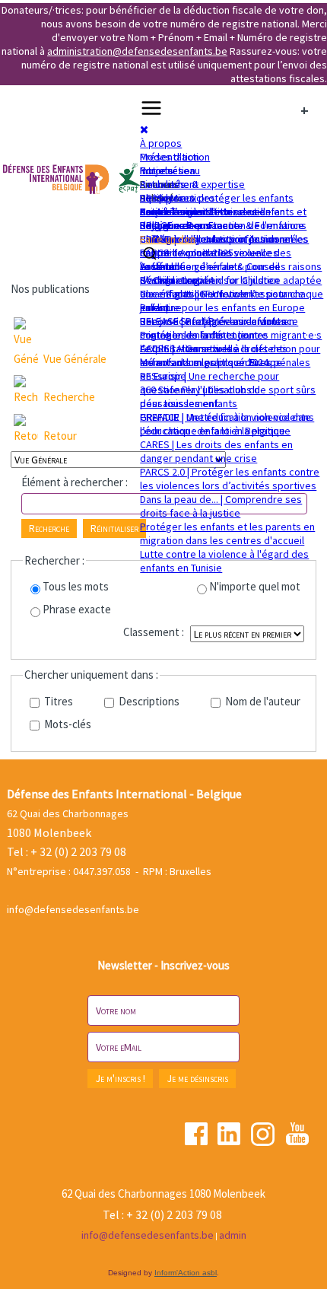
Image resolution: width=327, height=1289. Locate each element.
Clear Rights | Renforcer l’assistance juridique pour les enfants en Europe (222, 300)
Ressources (167, 198)
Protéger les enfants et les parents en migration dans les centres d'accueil (227, 533)
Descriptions (147, 701)
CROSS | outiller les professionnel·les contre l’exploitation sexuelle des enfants (224, 252)
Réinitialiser (114, 528)
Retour (60, 435)
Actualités (163, 184)
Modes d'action (175, 157)
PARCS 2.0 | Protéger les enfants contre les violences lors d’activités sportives (229, 478)
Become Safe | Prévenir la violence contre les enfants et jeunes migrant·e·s (231, 328)
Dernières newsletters (191, 211)
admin (232, 1235)
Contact (158, 211)
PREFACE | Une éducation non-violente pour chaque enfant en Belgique (225, 424)
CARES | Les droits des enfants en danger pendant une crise (216, 451)
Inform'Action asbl (185, 1272)
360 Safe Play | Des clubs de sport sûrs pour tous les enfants (228, 396)
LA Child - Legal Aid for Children (209, 280)
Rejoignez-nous (175, 225)
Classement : (153, 632)
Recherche (69, 397)
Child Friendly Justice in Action (209, 239)
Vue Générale (74, 359)
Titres (57, 701)
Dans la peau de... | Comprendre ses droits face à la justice (221, 506)
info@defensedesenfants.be (73, 909)
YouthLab (160, 266)
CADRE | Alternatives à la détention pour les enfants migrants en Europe (230, 355)
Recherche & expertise (192, 184)
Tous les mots (76, 586)
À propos (161, 143)
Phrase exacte (77, 609)
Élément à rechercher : (74, 482)
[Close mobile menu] (144, 129)
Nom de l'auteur (261, 701)
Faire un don (167, 239)
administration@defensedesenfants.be (137, 51)
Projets (156, 170)
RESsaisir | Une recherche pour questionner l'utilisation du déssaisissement (209, 389)
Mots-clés (66, 724)
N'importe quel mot (254, 586)
